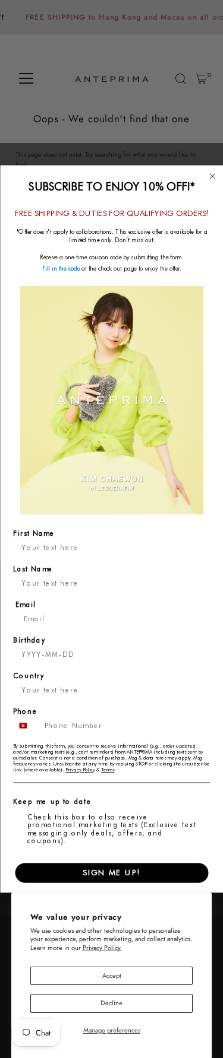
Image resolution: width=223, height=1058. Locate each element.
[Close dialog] (212, 176)
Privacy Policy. (102, 947)
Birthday (29, 640)
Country (29, 675)
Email (25, 604)
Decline (111, 1003)
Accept (111, 975)
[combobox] (26, 725)
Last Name (33, 569)
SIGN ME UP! (112, 873)
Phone (25, 711)
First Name (34, 533)
